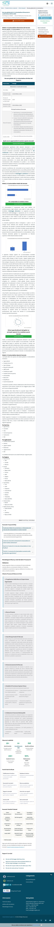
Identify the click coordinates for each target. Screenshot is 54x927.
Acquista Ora (46, 18)
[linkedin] (36, 920)
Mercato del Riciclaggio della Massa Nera (15, 859)
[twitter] (41, 920)
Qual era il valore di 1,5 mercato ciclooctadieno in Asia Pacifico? (17, 547)
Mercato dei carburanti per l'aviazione (15, 868)
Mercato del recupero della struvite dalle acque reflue (18, 865)
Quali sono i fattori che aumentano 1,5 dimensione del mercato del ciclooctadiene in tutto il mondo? (17, 528)
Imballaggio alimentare (14, 211)
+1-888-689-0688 (34, 905)
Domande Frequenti (43, 30)
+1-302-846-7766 (32, 906)
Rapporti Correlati (42, 34)
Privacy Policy (36, 925)
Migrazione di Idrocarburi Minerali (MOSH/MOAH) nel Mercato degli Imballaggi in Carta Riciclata (18, 862)
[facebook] (45, 920)
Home (2, 8)
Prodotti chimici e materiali (11, 8)
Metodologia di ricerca (43, 32)
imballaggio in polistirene (21, 173)
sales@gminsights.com (34, 910)
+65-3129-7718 (32, 908)
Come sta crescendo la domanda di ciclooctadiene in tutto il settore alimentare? (16, 541)
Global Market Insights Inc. (8, 917)
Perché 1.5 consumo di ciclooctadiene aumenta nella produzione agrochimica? (16, 552)
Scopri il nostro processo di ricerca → (15, 847)
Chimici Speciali (22, 8)
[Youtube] (50, 920)
